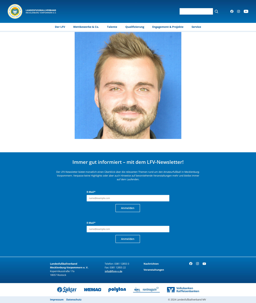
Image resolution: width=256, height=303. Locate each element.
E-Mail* (91, 191)
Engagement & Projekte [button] (167, 27)
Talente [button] (112, 27)
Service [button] (196, 27)
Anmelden (127, 208)
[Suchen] (216, 11)
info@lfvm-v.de (113, 271)
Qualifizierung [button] (134, 27)
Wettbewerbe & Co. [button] (86, 27)
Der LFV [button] (60, 27)
